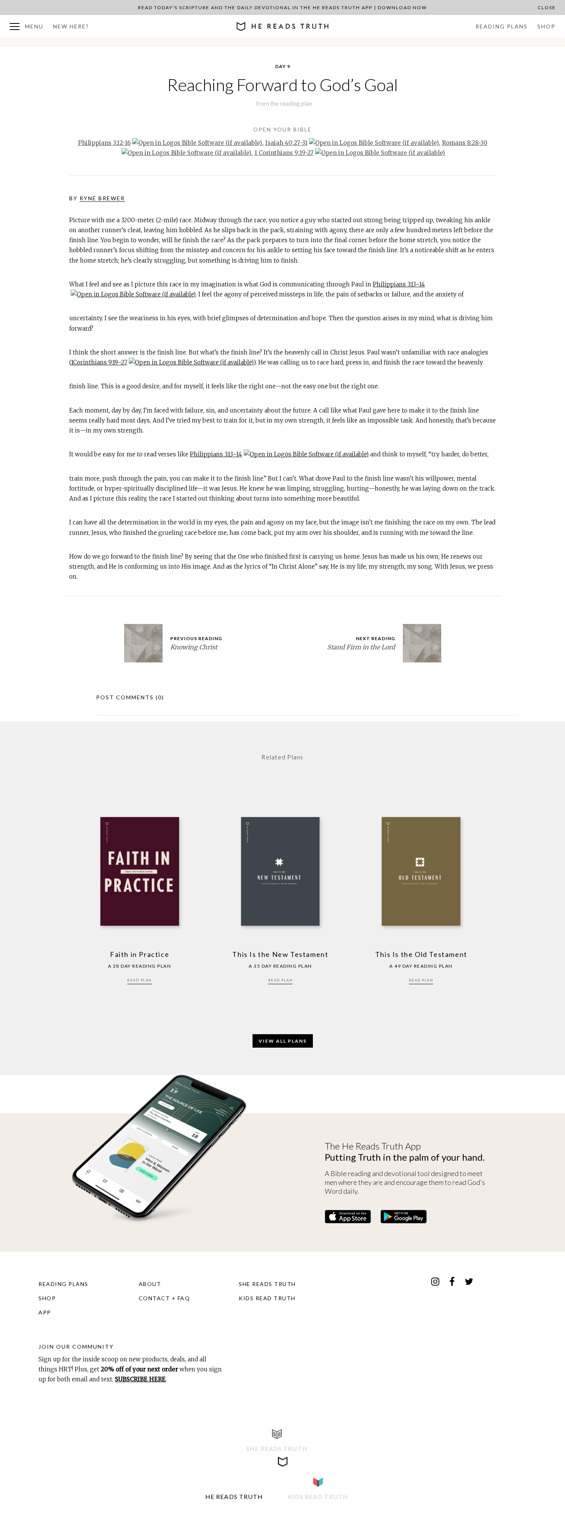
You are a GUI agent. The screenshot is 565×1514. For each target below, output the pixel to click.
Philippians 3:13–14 (399, 284)
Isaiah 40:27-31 (286, 142)
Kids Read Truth (267, 1298)
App (44, 1312)
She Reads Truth (267, 1284)
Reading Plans (501, 26)
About (150, 1284)
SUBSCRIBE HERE (140, 1379)
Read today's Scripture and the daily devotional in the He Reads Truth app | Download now (282, 7)
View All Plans (283, 1041)
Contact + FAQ (164, 1298)
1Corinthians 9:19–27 (99, 362)
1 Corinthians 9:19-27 (284, 152)
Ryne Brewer (102, 198)
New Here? (71, 26)
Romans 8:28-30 (464, 142)
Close (547, 7)
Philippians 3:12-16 (104, 142)
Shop (546, 26)
